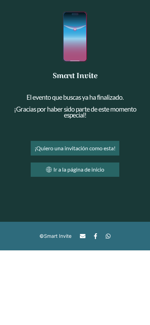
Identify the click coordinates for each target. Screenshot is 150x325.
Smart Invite (58, 236)
